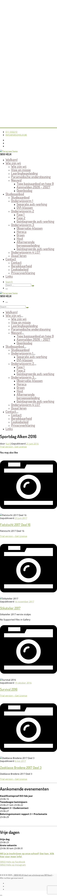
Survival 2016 (8, 689)
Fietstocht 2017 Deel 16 (15, 524)
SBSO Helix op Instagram (13, 864)
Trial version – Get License (13, 536)
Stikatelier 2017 (10, 608)
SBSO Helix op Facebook (12, 861)
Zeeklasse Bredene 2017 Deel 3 (21, 767)
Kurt (8, 443)
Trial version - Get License (13, 446)
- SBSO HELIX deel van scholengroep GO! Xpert (32, 875)
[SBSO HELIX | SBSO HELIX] (9, 151)
